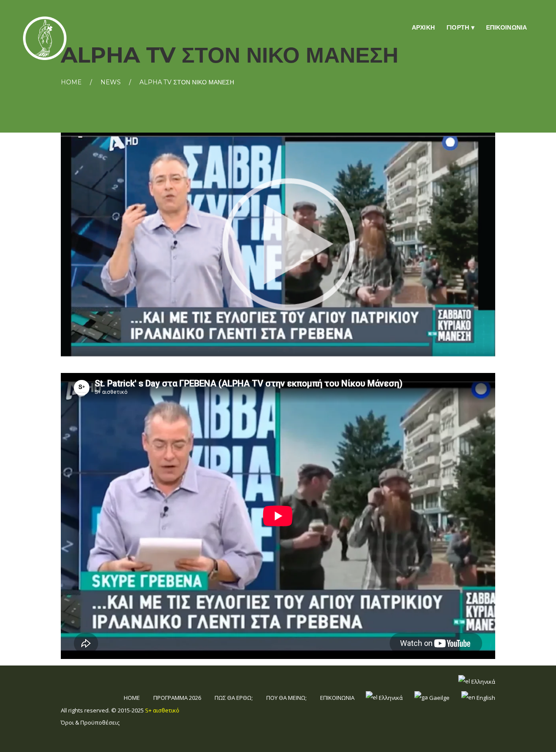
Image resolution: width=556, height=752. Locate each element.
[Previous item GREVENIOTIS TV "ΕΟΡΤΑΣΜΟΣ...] (169, 245)
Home (71, 82)
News (110, 82)
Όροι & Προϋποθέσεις (90, 722)
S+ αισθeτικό (162, 710)
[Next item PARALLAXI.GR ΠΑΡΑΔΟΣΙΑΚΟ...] (386, 245)
